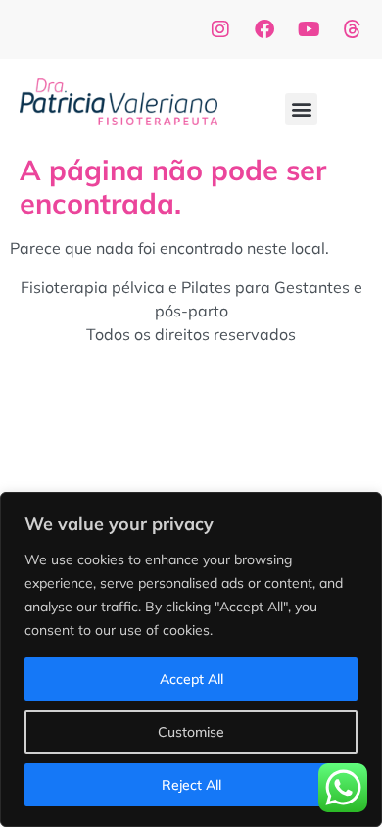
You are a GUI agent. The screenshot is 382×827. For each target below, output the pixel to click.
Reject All (191, 785)
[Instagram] (220, 29)
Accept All (191, 679)
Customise (191, 732)
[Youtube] (308, 29)
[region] (191, 659)
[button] (301, 109)
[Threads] (352, 29)
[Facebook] (264, 29)
